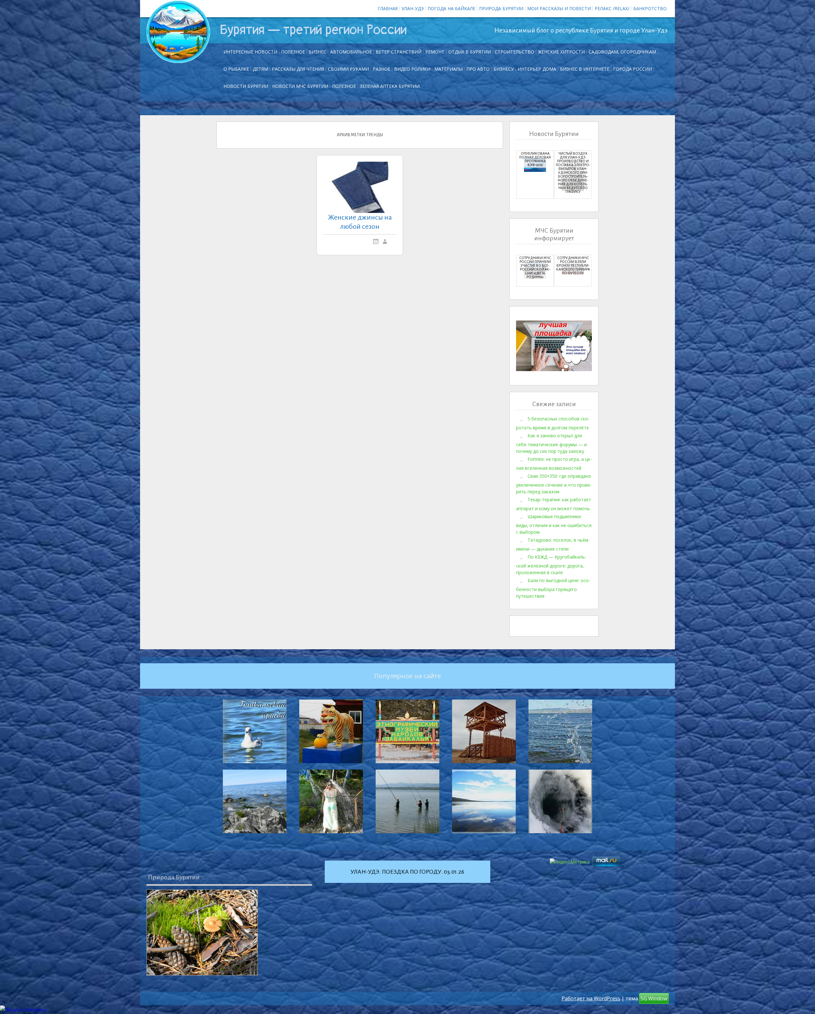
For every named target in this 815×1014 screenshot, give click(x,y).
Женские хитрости (561, 52)
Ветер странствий (399, 52)
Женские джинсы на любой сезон (360, 222)
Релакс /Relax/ (612, 8)
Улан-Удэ (412, 8)
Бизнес (317, 52)
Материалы (448, 69)
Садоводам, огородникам (622, 52)
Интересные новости (250, 52)
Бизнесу (503, 69)
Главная (388, 8)
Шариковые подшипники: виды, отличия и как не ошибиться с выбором (554, 524)
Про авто (478, 69)
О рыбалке (236, 69)
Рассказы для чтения (298, 69)
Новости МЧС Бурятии (300, 86)
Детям (260, 69)
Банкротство (650, 8)
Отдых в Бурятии (469, 52)
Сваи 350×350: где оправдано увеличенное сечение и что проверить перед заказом (554, 484)
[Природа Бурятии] (202, 932)
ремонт (434, 52)
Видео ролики (412, 69)
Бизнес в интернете (584, 69)
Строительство (514, 52)
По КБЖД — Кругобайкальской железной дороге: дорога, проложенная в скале (551, 564)
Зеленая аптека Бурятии (390, 86)
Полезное (293, 52)
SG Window (654, 998)
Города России (632, 69)
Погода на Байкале (451, 8)
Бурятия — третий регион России (313, 30)
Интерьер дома (537, 69)
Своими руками (348, 69)
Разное (381, 69)
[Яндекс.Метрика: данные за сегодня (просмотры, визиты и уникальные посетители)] (23, 1009)
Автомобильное (351, 52)
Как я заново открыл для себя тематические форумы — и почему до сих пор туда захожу (551, 443)
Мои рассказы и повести (559, 8)
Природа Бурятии (501, 8)
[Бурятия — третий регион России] (178, 32)
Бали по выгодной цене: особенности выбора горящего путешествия (553, 588)
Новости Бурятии (245, 86)
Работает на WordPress (591, 998)
